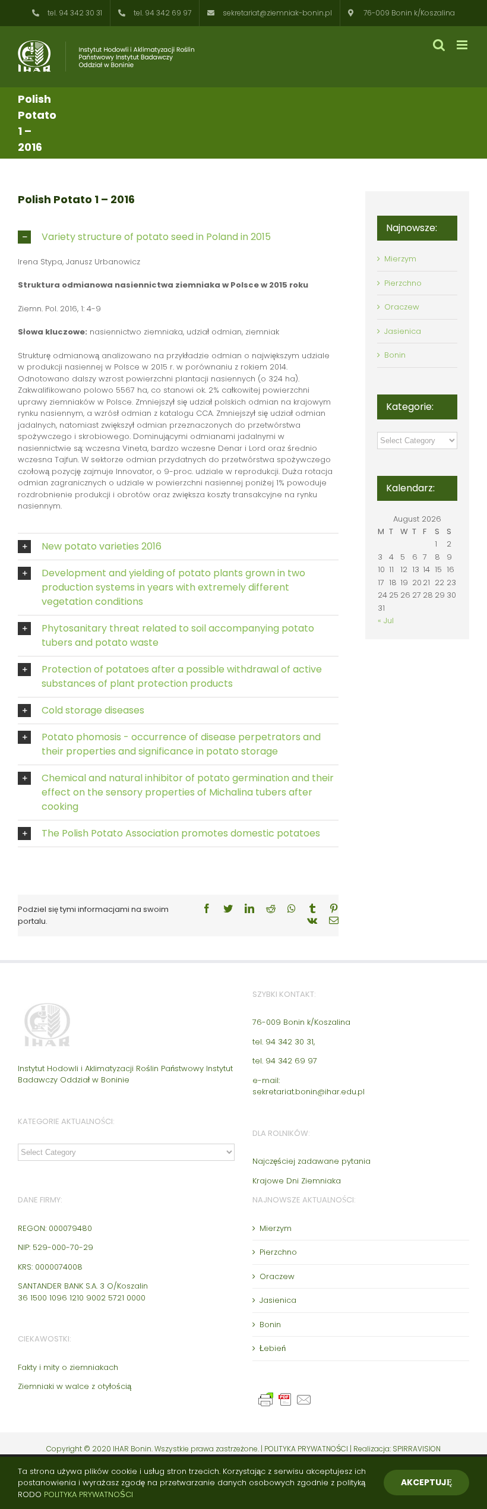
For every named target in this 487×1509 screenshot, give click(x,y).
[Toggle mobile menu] (463, 45)
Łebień (273, 1348)
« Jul (386, 620)
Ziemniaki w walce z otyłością (74, 1386)
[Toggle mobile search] (439, 45)
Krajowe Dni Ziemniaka (296, 1180)
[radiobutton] (178, 237)
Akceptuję (426, 1482)
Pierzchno (403, 283)
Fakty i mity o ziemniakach (68, 1367)
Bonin (395, 355)
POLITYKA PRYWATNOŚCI (307, 1449)
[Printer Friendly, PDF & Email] (286, 1397)
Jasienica (402, 331)
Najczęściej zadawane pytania (311, 1161)
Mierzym (400, 258)
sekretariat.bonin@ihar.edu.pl (308, 1091)
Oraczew (401, 306)
